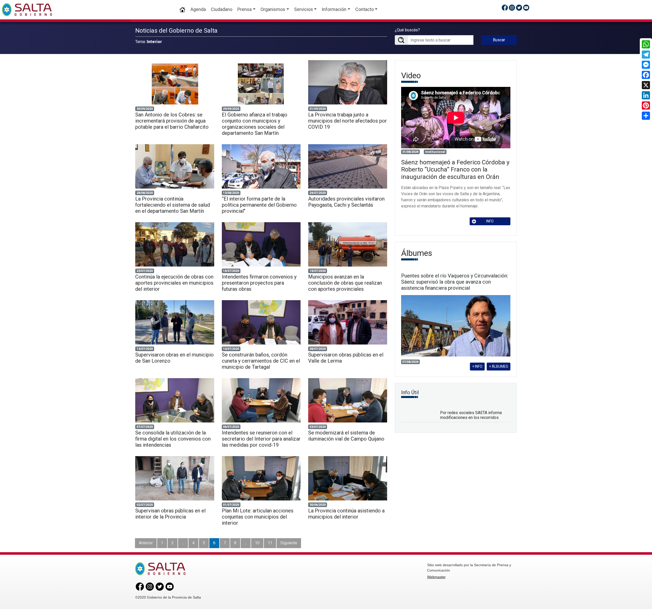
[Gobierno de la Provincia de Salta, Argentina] (27, 9)
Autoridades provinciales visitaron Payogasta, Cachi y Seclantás (346, 202)
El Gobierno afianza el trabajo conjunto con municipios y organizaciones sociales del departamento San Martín (254, 124)
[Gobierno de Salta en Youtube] (526, 7)
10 (257, 542)
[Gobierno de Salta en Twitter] (519, 7)
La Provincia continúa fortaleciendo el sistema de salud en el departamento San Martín (172, 205)
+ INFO (477, 366)
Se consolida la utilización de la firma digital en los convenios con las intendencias (173, 439)
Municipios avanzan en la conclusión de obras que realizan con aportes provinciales (345, 283)
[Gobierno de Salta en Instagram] (512, 7)
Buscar (499, 39)
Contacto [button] (364, 9)
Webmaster (436, 577)
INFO (490, 221)
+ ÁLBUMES (498, 366)
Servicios (303, 9)
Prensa (244, 9)
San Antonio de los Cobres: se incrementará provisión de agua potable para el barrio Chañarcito (172, 121)
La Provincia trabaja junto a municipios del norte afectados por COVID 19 (347, 121)
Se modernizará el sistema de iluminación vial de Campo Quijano (346, 436)
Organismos (273, 9)
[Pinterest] (646, 105)
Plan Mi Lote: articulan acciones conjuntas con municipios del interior (257, 517)
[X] (646, 85)
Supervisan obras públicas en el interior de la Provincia (170, 514)
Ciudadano (221, 9)
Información (334, 9)
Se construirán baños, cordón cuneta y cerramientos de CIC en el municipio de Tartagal (261, 361)
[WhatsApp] (646, 44)
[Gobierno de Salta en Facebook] (505, 7)
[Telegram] (646, 54)
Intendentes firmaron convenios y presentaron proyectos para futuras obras (259, 283)
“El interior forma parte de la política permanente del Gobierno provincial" (259, 205)
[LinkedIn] (646, 95)
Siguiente (288, 542)
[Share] (646, 116)
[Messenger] (646, 65)
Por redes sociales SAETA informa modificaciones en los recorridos (471, 415)
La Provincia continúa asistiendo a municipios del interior (346, 514)
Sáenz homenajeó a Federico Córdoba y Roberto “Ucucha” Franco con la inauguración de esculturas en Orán (455, 170)
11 (270, 542)
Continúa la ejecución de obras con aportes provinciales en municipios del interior (174, 283)
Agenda (198, 9)
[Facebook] (646, 75)
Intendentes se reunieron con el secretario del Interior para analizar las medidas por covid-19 (261, 439)
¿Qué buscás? (407, 30)
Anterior (146, 542)
